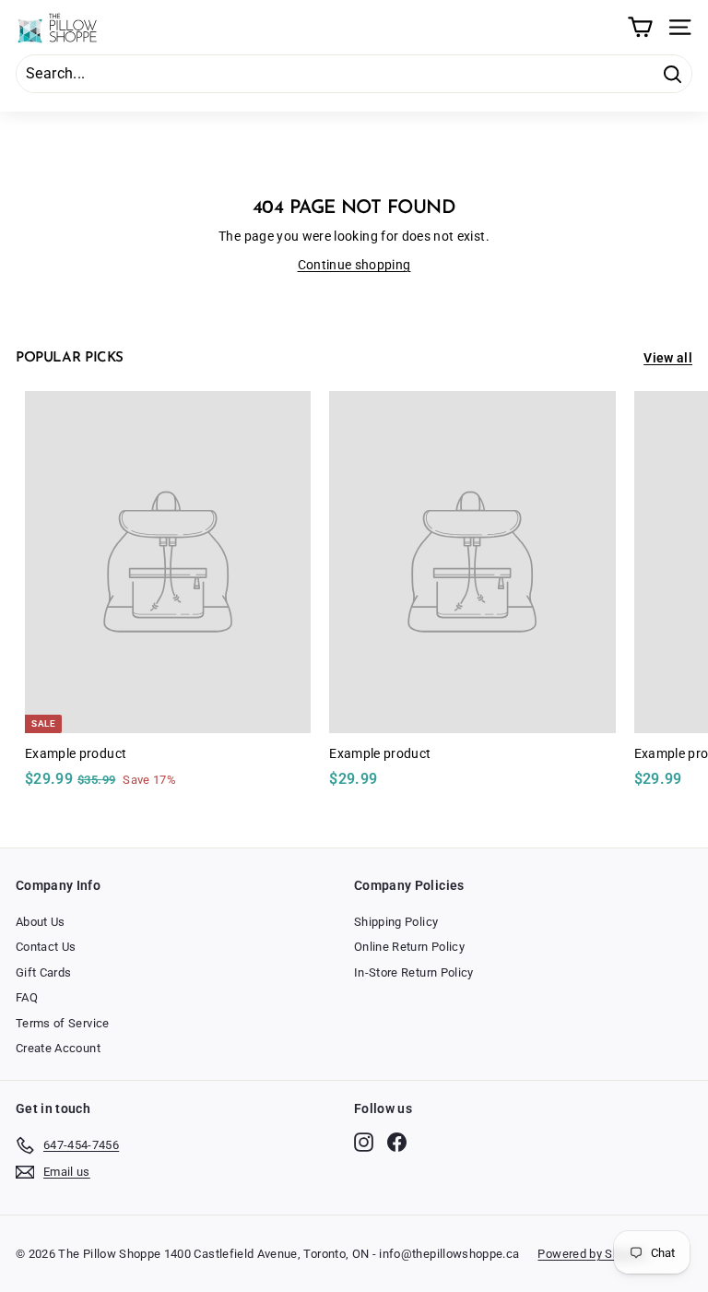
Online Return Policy (409, 947)
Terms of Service (63, 1023)
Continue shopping (354, 264)
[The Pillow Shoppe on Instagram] (363, 1142)
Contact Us (46, 947)
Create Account (58, 1048)
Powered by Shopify (591, 1254)
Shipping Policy (396, 922)
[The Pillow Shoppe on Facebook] (397, 1142)
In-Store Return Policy (414, 972)
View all (667, 357)
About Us (40, 922)
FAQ (27, 997)
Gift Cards (44, 972)
